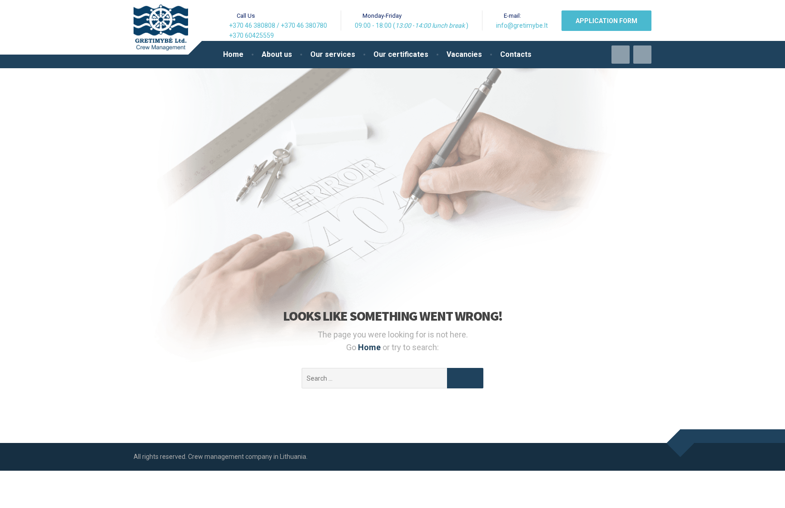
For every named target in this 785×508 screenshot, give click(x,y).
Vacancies (464, 54)
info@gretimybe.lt (522, 25)
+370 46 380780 (304, 25)
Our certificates (400, 54)
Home (233, 54)
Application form (606, 21)
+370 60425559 (251, 35)
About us (277, 54)
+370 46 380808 (252, 25)
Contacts (516, 54)
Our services (332, 54)
